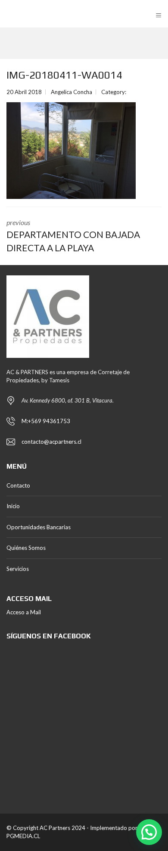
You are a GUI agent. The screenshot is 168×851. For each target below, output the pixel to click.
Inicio (13, 506)
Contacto (18, 485)
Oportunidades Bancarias (38, 527)
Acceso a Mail (23, 612)
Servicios (17, 568)
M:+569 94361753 (46, 421)
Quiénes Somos (26, 547)
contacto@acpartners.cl (51, 441)
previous (73, 235)
